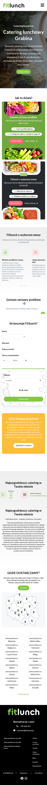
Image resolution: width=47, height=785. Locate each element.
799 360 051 (25, 726)
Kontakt (35, 762)
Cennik (35, 748)
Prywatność (39, 773)
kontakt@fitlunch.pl (25, 730)
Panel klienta (37, 766)
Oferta (35, 738)
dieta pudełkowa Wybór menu (12, 747)
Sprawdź (23, 588)
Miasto (7, 375)
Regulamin (23, 773)
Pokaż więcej (23, 694)
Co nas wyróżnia (36, 743)
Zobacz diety (23, 72)
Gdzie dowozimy (36, 753)
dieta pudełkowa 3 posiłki (12, 742)
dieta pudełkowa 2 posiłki (12, 738)
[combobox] (23, 380)
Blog (34, 758)
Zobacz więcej (29, 203)
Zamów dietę (16, 141)
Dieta (4, 331)
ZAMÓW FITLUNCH (23, 446)
